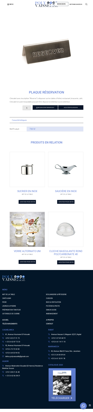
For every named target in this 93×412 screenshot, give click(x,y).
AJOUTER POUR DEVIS (71, 107)
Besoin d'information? (46, 107)
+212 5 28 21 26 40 (12, 372)
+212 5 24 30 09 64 (58, 355)
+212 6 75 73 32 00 (12, 349)
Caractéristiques (19, 120)
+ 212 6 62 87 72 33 (12, 342)
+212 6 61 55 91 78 (58, 358)
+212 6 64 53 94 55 (12, 353)
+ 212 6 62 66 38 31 (12, 376)
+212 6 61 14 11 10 (58, 342)
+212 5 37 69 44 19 (58, 338)
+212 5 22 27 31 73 (12, 338)
